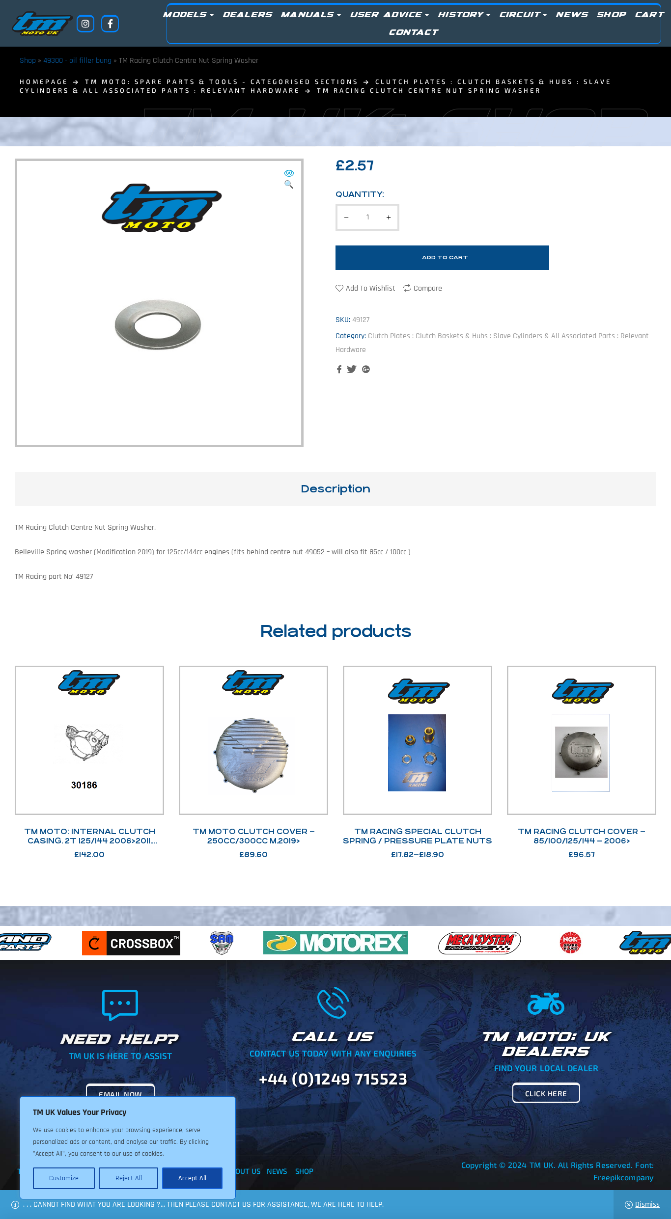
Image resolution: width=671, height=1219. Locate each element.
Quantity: (360, 194)
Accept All (192, 1178)
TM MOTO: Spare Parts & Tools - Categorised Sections (222, 81)
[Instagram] (85, 23)
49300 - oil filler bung (77, 60)
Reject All (128, 1178)
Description (335, 489)
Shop (28, 60)
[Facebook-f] (110, 23)
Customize (64, 1178)
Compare (428, 288)
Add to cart (445, 257)
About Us (243, 1170)
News (277, 1170)
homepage (44, 81)
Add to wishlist (370, 288)
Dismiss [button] (647, 1204)
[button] (289, 179)
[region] (128, 1147)
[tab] (335, 489)
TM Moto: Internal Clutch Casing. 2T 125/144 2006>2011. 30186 (89, 840)
